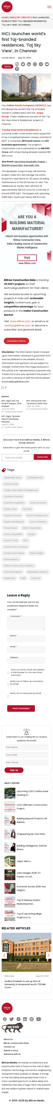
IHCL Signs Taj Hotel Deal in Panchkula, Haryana (11, 419)
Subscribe (42, 456)
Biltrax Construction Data (19, 280)
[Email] (47, 64)
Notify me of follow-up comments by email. (26, 682)
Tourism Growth (12, 515)
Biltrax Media (36, 1100)
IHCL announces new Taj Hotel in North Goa (36, 402)
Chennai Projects (13, 571)
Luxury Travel (11, 540)
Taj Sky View (10, 509)
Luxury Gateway (37, 521)
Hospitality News (12, 477)
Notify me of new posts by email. (25, 693)
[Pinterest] (17, 69)
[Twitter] (23, 64)
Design (31, 534)
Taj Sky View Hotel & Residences (21, 490)
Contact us (9, 1046)
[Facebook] (17, 64)
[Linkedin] (29, 64)
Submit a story (11, 1050)
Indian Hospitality (31, 528)
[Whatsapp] (41, 64)
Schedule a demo (16, 341)
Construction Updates (15, 546)
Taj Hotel (27, 509)
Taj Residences (35, 477)
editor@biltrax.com (18, 381)
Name (13, 635)
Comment (16, 616)
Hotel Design (36, 553)
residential (9, 578)
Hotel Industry (11, 559)
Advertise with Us (12, 1054)
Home (5, 17)
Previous (4, 955)
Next (48, 955)
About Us (8, 1039)
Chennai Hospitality (14, 502)
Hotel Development (37, 515)
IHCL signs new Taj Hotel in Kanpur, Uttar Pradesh (12, 403)
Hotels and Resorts (14, 521)
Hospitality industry (38, 571)
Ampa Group (11, 484)
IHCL (25, 540)
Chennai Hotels (38, 502)
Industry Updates (20, 17)
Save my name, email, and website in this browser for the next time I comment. (27, 672)
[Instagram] (35, 64)
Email (13, 646)
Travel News (10, 528)
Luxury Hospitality (13, 534)
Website (14, 657)
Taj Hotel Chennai (13, 496)
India (23, 578)
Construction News (14, 553)
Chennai (35, 578)
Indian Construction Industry (19, 565)
